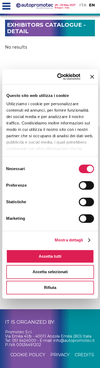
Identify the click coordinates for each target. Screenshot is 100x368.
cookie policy (27, 354)
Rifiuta (50, 287)
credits (84, 354)
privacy (59, 354)
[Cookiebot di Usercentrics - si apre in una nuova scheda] (59, 76)
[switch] (86, 185)
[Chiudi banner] (92, 77)
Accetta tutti (50, 256)
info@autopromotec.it (74, 340)
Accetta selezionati (50, 272)
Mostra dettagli (69, 240)
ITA (82, 4)
